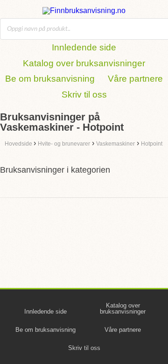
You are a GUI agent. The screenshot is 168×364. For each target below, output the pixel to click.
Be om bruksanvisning (50, 79)
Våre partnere (135, 79)
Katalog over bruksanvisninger (84, 63)
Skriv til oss (84, 94)
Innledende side (84, 47)
